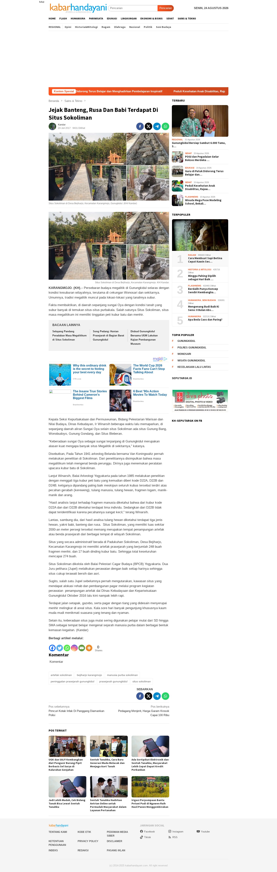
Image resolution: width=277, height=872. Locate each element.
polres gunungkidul (192, 347)
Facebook (149, 831)
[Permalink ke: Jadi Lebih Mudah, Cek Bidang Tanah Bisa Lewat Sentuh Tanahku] (67, 786)
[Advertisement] (138, 59)
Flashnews (191, 197)
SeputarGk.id (182, 378)
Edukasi (189, 168)
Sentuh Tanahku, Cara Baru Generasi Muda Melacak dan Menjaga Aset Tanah (107, 763)
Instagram (177, 831)
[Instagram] (74, 646)
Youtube (205, 831)
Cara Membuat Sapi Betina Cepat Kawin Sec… (205, 260)
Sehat (188, 153)
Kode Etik (84, 832)
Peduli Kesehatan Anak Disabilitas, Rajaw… (200, 187)
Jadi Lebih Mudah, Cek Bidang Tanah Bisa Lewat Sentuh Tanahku (67, 803)
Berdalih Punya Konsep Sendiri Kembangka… (203, 290)
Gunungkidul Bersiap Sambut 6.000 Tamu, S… (199, 144)
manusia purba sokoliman (122, 675)
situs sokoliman (141, 681)
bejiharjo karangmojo (89, 675)
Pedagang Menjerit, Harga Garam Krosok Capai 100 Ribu (143, 711)
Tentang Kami (58, 832)
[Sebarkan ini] (140, 126)
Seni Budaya (209, 300)
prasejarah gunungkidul (113, 681)
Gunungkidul (186, 341)
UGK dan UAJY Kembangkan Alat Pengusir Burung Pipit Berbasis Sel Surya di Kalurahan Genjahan (66, 764)
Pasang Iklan (116, 850)
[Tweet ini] (148, 126)
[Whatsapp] (67, 646)
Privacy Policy (88, 841)
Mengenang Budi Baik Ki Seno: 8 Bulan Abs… (203, 308)
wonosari (184, 354)
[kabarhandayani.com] (78, 8)
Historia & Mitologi (199, 269)
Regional (177, 140)
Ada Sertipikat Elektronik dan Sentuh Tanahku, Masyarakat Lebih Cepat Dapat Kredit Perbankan (150, 764)
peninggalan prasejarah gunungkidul (72, 681)
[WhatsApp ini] (165, 126)
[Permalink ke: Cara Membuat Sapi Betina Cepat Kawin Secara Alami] (200, 235)
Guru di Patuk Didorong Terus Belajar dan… (204, 173)
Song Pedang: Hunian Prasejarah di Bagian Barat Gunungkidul (108, 335)
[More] (89, 646)
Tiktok (147, 837)
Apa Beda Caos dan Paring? (205, 319)
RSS (175, 837)
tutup (41, 2)
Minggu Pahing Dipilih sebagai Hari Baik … (202, 277)
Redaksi (83, 850)
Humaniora (194, 300)
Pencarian (165, 8)
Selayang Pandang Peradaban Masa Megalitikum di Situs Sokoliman (69, 335)
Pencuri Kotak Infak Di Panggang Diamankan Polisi (76, 711)
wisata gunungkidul (191, 360)
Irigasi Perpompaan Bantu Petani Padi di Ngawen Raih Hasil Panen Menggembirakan (150, 803)
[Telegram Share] (157, 126)
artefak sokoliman (61, 675)
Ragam (192, 255)
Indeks (53, 850)
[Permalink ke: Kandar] (52, 126)
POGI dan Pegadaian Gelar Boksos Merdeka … (202, 158)
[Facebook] (52, 646)
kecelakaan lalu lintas (194, 367)
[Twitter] (59, 646)
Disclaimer (114, 841)
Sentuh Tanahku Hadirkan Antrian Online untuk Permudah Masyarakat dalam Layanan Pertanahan (108, 805)
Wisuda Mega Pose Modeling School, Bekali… (203, 202)
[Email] (81, 646)
